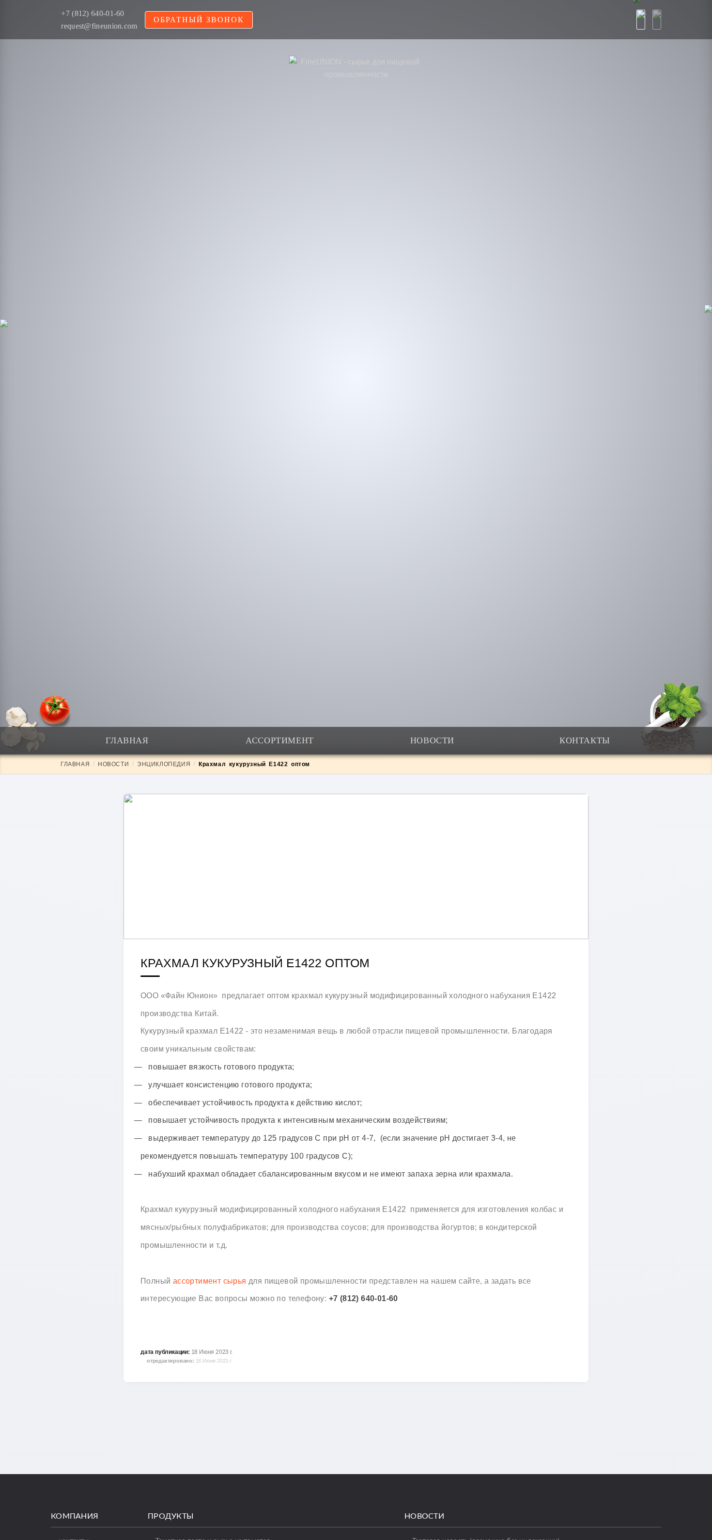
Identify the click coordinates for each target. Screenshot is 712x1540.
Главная (127, 740)
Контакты (584, 740)
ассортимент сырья (210, 1281)
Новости (432, 740)
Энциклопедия (163, 764)
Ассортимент (280, 740)
